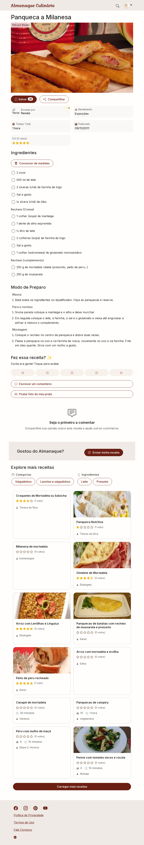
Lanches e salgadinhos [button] (55, 481)
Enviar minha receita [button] (106, 452)
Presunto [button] (102, 481)
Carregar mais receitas (72, 786)
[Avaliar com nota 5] (121, 372)
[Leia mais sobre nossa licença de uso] (15, 837)
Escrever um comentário (35, 384)
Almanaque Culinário (33, 5)
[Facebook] (16, 808)
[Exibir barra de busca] (117, 5)
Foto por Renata (21, 25)
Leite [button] (84, 481)
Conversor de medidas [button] (34, 163)
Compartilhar (56, 99)
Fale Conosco (23, 829)
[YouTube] (45, 808)
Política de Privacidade (29, 815)
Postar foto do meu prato (35, 394)
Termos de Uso (24, 822)
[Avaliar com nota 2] (47, 372)
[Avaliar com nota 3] (72, 372)
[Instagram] (26, 808)
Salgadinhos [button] (23, 481)
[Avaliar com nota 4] (97, 372)
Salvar (25, 99)
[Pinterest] (35, 808)
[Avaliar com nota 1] (23, 372)
